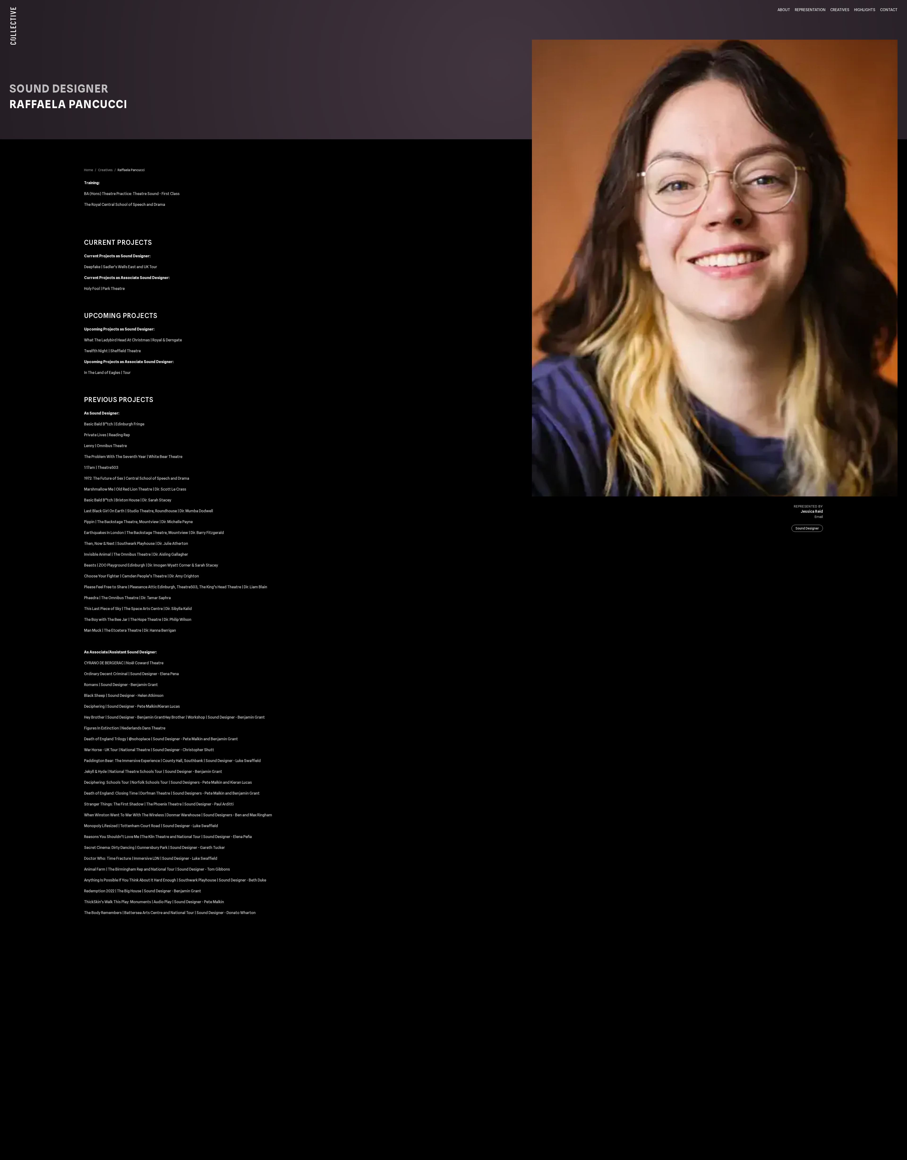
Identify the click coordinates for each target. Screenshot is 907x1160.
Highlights (864, 10)
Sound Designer (807, 528)
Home (88, 170)
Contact (889, 10)
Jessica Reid (812, 511)
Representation (810, 10)
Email (819, 517)
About (784, 10)
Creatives (839, 10)
